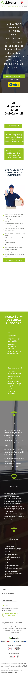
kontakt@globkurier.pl (11, 613)
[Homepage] (11, 3)
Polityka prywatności (21, 628)
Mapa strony (20, 630)
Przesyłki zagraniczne (8, 593)
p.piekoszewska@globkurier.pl (15, 141)
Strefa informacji (7, 600)
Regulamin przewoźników (8, 628)
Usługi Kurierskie (6, 597)
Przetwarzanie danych (14, 632)
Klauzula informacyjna (10, 630)
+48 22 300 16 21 (10, 616)
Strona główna (10, 626)
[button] (22, 3)
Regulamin (17, 626)
